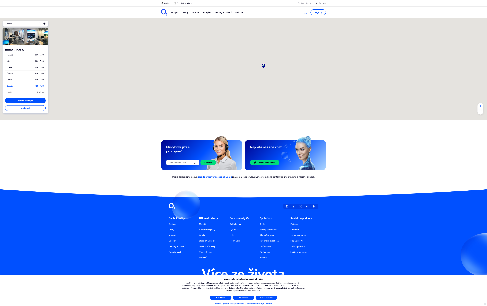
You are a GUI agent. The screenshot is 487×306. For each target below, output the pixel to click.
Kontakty (294, 229)
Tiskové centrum (267, 235)
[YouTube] (307, 206)
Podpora (294, 224)
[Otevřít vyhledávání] (305, 12)
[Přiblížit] (480, 106)
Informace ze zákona (269, 240)
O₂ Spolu (173, 224)
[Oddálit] (480, 112)
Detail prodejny (25, 100)
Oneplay (172, 240)
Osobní (167, 3)
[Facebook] (293, 206)
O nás (262, 224)
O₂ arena (234, 229)
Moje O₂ (202, 224)
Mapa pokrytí (296, 240)
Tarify (171, 229)
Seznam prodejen (298, 235)
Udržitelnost (265, 246)
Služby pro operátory (299, 252)
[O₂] (164, 12)
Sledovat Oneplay (305, 3)
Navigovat (25, 108)
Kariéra (263, 257)
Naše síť (202, 257)
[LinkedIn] (314, 206)
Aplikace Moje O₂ (207, 229)
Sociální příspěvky (207, 246)
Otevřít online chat (266, 162)
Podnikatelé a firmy (184, 3)
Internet (172, 235)
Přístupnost (265, 252)
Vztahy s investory (268, 229)
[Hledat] (39, 23)
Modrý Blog (235, 240)
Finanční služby (175, 252)
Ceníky (202, 235)
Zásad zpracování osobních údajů (214, 176)
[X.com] (300, 206)
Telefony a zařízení (177, 246)
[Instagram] (286, 206)
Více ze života (205, 252)
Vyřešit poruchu (297, 246)
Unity (232, 235)
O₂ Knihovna (321, 3)
